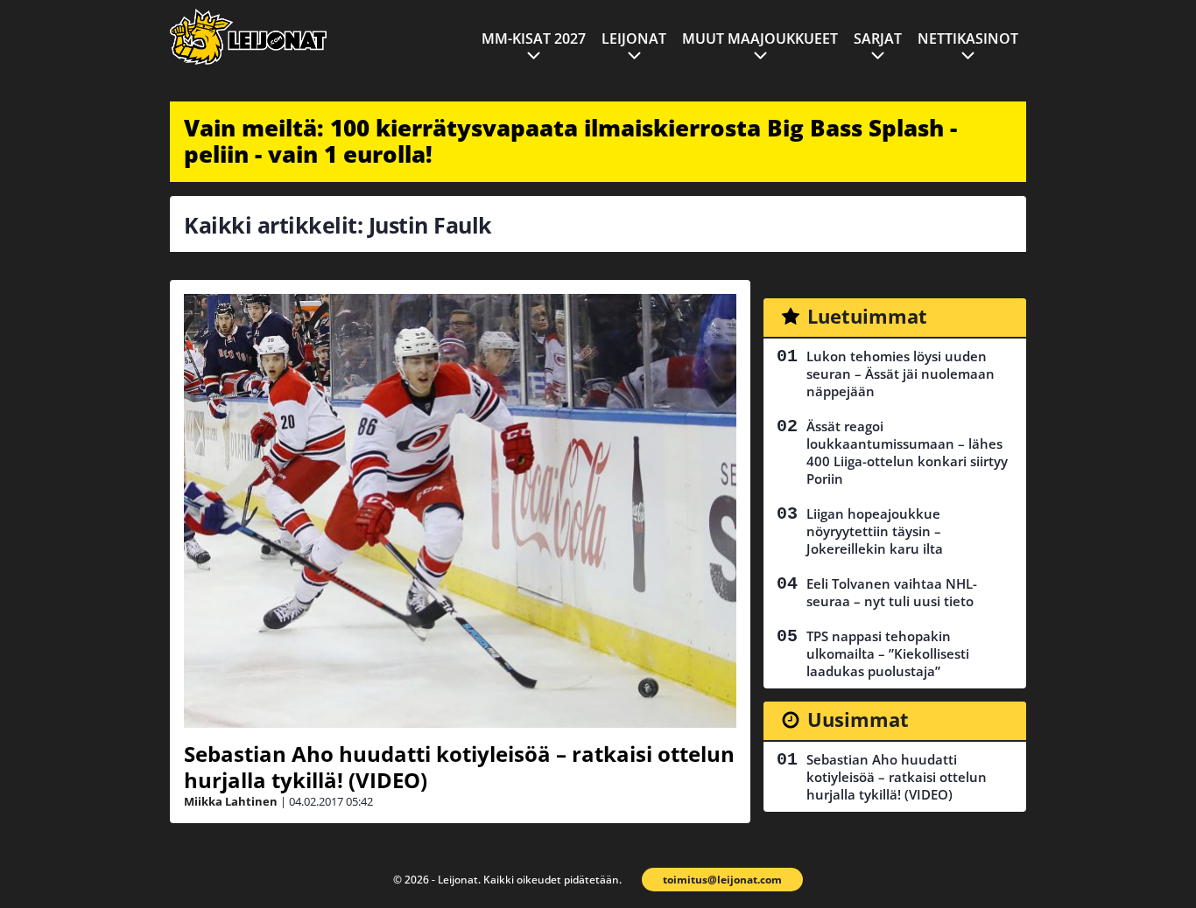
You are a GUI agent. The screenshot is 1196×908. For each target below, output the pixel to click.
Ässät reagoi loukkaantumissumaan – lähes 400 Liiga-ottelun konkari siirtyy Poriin (907, 452)
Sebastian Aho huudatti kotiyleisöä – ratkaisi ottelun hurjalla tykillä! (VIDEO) (459, 766)
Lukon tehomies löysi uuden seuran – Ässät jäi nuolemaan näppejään (900, 373)
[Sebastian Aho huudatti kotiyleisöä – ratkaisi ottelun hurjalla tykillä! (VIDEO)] (460, 511)
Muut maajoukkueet (760, 38)
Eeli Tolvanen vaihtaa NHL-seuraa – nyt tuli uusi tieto (891, 592)
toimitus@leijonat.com (722, 879)
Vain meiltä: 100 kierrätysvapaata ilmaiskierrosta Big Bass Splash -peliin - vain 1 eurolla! (570, 141)
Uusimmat (858, 719)
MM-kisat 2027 (534, 38)
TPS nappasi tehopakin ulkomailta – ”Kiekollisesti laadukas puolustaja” (887, 653)
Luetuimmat (867, 316)
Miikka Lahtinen (231, 801)
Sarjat (878, 38)
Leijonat (634, 38)
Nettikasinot (968, 38)
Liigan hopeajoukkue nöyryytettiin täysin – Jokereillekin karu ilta (874, 531)
